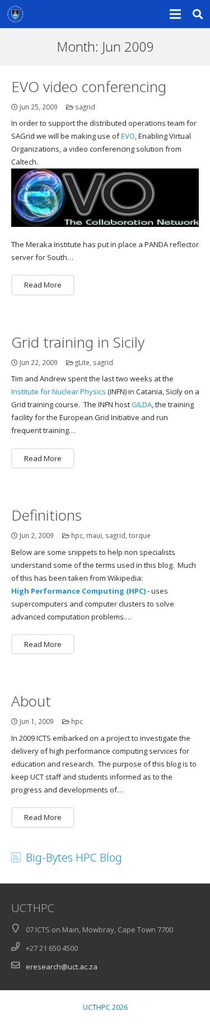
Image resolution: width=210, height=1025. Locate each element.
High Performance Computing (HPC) (78, 591)
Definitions (46, 515)
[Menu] (175, 14)
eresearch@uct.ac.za (61, 967)
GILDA (142, 404)
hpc (77, 535)
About (31, 701)
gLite (82, 362)
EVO (128, 136)
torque (140, 535)
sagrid (85, 106)
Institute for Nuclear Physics (58, 391)
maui (94, 535)
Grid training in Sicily (77, 342)
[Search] (198, 14)
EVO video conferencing (88, 86)
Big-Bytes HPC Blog (74, 857)
